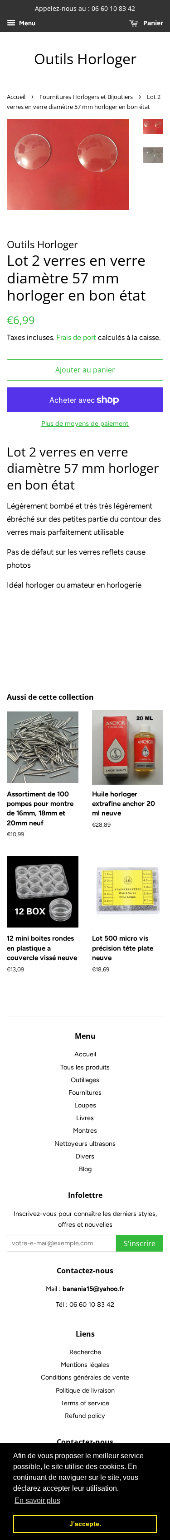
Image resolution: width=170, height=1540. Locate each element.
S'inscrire (139, 1243)
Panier (152, 23)
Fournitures (85, 1092)
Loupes (85, 1105)
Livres (85, 1118)
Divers (85, 1156)
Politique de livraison (85, 1390)
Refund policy (85, 1416)
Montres (85, 1130)
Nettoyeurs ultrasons (85, 1144)
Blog (85, 1169)
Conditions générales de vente (85, 1377)
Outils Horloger (85, 58)
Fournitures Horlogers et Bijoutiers (86, 97)
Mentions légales (85, 1365)
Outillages (85, 1080)
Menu (26, 23)
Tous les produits (85, 1067)
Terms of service (85, 1403)
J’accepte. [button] (85, 1523)
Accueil (16, 97)
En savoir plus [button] (37, 1500)
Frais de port (76, 337)
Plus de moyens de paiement (85, 423)
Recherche (85, 1352)
